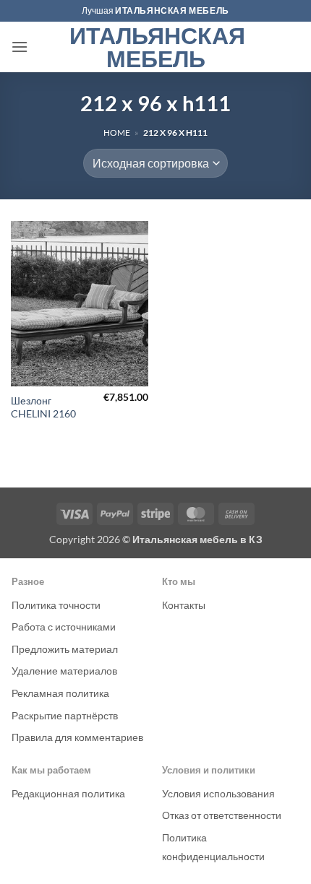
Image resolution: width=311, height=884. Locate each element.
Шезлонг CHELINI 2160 (43, 407)
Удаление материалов (64, 670)
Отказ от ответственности (221, 815)
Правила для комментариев (77, 737)
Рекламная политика (60, 693)
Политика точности (56, 605)
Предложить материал (65, 649)
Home (116, 132)
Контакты (183, 605)
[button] (19, 46)
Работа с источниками (64, 626)
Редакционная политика (68, 793)
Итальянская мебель (155, 47)
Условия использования (218, 793)
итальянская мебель (172, 10)
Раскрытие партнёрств (65, 715)
